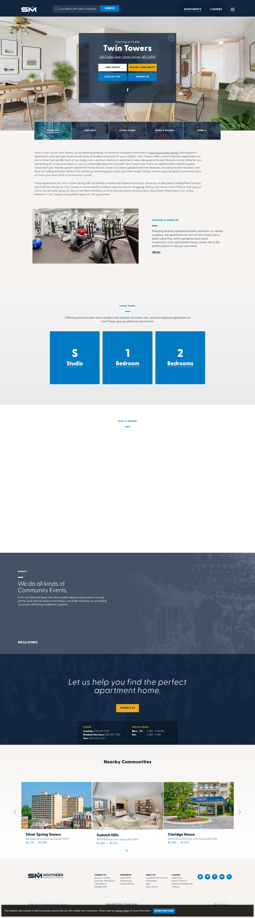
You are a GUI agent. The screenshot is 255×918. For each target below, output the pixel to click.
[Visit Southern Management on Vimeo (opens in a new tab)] (207, 876)
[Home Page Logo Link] (29, 8)
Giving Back (151, 881)
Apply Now (177, 878)
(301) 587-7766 (112, 735)
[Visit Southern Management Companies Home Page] (45, 875)
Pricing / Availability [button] (141, 68)
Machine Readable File (182, 884)
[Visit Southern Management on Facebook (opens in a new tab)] (214, 876)
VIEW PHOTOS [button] (109, 68)
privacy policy (123, 910)
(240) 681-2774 (101, 731)
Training (175, 887)
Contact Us (127, 708)
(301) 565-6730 (97, 738)
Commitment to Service (156, 878)
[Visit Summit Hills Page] (127, 812)
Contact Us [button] (138, 78)
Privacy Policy (131, 904)
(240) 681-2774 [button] (109, 78)
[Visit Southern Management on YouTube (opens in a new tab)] (200, 876)
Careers (216, 9)
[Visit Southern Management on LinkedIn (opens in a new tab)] (222, 876)
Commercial (125, 881)
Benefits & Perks (179, 881)
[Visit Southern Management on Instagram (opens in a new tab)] (229, 876)
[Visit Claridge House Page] (199, 812)
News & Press (152, 887)
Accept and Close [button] (164, 911)
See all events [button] (27, 642)
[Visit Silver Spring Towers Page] (56, 812)
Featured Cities (127, 884)
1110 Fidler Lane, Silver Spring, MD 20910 (127, 57)
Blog (148, 884)
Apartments (193, 9)
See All (156, 252)
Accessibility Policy (114, 904)
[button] (57, 9)
